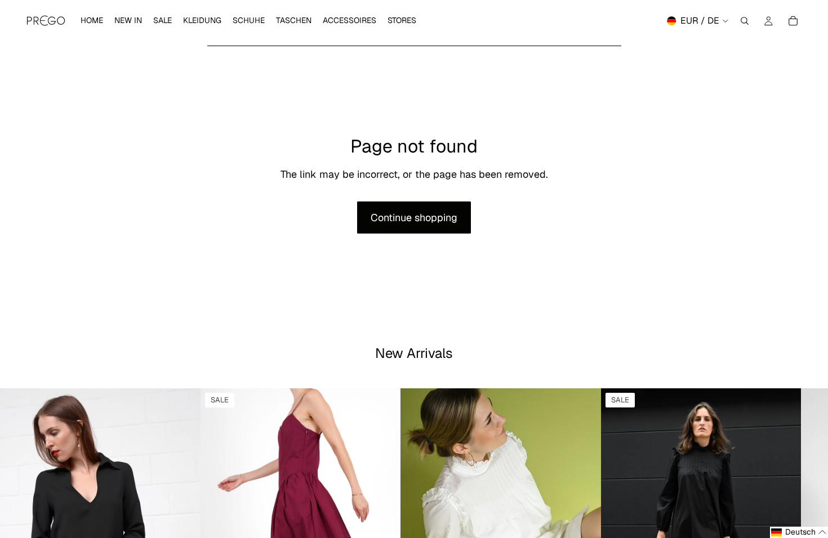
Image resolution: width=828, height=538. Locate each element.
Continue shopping (414, 217)
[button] (799, 532)
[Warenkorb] (793, 20)
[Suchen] (744, 20)
